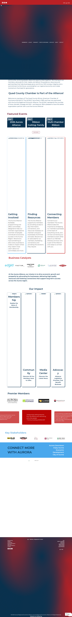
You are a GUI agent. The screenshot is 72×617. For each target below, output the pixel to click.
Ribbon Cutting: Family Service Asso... (36, 125)
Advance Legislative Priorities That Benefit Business (58, 380)
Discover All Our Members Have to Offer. (28, 378)
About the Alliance (11, 545)
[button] (10, 417)
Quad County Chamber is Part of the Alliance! (36, 93)
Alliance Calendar (60, 541)
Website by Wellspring (36, 616)
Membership (24, 42)
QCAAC (9, 541)
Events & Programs (43, 42)
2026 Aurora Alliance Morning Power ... (16, 126)
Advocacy (51, 42)
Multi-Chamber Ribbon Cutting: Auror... (56, 126)
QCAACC (30, 42)
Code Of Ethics (61, 546)
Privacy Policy (61, 545)
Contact (61, 42)
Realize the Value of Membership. (14, 305)
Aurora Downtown (56, 445)
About (56, 42)
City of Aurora (58, 455)
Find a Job (62, 543)
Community (35, 42)
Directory (62, 542)
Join (63, 540)
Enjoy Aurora (58, 448)
